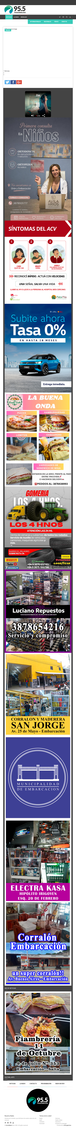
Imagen (8, 30)
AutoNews (9, 1125)
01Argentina (67, 1125)
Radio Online (58, 1120)
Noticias (9, 17)
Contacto (33, 1083)
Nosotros (58, 1121)
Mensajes (24, 17)
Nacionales (47, 21)
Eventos (64, 21)
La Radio (16, 17)
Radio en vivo (60, 1083)
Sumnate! (41, 1123)
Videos (56, 21)
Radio (41, 1118)
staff (40, 1120)
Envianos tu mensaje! (61, 1123)
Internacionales (35, 21)
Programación (46, 1083)
